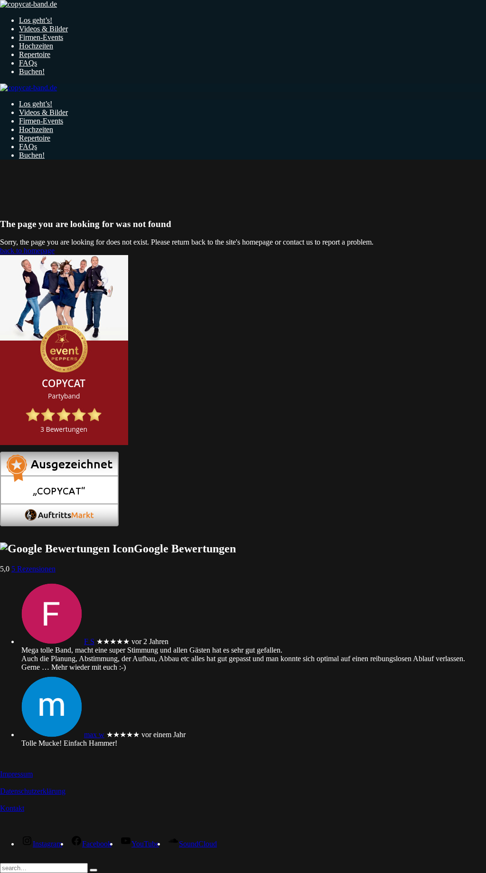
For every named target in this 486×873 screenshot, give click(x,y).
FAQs (28, 63)
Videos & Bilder (43, 29)
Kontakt (12, 808)
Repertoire (34, 54)
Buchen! (32, 71)
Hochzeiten (36, 46)
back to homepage (27, 251)
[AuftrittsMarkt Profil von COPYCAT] (59, 524)
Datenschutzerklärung (32, 791)
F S (89, 641)
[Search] (93, 870)
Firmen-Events (41, 37)
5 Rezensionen (33, 569)
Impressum (16, 774)
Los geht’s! (35, 20)
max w (94, 735)
